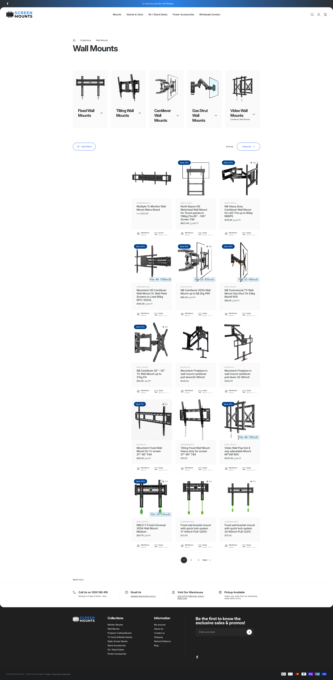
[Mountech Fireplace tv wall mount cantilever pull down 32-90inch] (239, 342)
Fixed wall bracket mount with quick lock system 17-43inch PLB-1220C (196, 528)
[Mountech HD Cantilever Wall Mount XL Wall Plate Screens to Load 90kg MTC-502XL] (151, 262)
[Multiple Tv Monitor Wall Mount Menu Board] (151, 178)
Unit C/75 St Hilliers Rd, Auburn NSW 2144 (191, 597)
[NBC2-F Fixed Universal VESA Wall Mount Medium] (151, 497)
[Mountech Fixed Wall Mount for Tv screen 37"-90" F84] (151, 419)
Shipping (158, 637)
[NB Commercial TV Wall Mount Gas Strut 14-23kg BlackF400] (239, 262)
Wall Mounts (113, 629)
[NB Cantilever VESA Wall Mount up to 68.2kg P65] (195, 262)
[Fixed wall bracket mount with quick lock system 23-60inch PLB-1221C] (239, 497)
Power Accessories (117, 653)
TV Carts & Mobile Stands (120, 637)
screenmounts (143, 203)
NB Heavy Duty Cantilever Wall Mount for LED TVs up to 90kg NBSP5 (238, 211)
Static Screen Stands (117, 641)
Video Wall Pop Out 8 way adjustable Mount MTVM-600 (238, 451)
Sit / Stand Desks (116, 649)
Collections (85, 40)
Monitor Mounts (115, 624)
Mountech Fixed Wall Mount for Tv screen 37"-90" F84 (149, 451)
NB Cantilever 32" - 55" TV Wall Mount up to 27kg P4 (151, 374)
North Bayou (186, 203)
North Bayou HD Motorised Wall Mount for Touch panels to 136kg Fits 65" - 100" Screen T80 (194, 213)
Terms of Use (56, 674)
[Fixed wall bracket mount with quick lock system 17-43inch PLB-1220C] (195, 497)
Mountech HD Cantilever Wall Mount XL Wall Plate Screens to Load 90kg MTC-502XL (152, 295)
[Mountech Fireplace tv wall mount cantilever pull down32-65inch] (195, 342)
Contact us (159, 633)
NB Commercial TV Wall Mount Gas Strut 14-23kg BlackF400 (240, 293)
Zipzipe (48, 674)
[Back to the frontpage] (74, 40)
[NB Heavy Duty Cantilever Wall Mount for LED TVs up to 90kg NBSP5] (239, 178)
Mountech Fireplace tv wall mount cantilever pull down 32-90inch (238, 374)
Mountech (185, 367)
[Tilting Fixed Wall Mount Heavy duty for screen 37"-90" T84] (195, 419)
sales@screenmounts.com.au (143, 596)
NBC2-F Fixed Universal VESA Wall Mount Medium (151, 528)
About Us (158, 629)
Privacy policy (66, 674)
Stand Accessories (117, 645)
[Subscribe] (249, 632)
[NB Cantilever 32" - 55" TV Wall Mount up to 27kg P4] (151, 342)
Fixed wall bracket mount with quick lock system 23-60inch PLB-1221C (240, 528)
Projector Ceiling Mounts (120, 633)
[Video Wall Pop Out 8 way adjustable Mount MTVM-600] (239, 419)
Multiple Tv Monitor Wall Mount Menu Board (151, 208)
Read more (78, 579)
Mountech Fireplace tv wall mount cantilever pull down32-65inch (194, 374)
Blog (156, 645)
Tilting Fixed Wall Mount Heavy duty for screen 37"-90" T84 (195, 451)
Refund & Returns (162, 641)
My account (159, 624)
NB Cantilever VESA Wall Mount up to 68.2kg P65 (196, 292)
